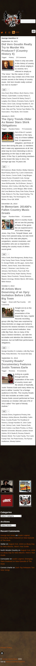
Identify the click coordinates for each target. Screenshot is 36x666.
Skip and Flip (11, 109)
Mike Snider (28, 189)
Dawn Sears (15, 260)
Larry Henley (20, 268)
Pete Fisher (24, 191)
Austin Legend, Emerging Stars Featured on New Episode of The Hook (17, 537)
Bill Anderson (6, 170)
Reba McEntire (11, 354)
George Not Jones (7, 535)
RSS (17, 32)
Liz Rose (29, 428)
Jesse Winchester (24, 265)
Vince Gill (10, 199)
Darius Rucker (7, 178)
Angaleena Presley (20, 414)
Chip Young (6, 260)
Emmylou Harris (23, 101)
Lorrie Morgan (18, 189)
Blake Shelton (17, 170)
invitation (19, 351)
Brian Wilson (14, 93)
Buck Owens (24, 93)
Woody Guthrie (15, 441)
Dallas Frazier (6, 98)
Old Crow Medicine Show (11, 191)
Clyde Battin (12, 96)
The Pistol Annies (17, 439)
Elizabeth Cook (17, 178)
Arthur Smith (6, 257)
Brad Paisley (6, 173)
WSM (17, 199)
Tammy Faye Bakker (23, 109)
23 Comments (21, 57)
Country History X (23, 96)
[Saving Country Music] (12, 27)
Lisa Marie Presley (18, 428)
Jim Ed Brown (21, 183)
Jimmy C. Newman (8, 268)
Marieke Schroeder (8, 430)
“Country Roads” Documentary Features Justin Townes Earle (16, 364)
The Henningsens (19, 197)
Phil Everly (11, 273)
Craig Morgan (27, 175)
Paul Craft (21, 271)
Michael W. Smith (13, 106)
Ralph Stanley (21, 273)
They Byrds (15, 112)
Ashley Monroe (14, 417)
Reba (3, 354)
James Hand (12, 265)
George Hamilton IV (23, 104)
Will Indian (29, 279)
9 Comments (21, 371)
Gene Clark (11, 104)
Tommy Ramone (25, 276)
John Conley (13, 186)
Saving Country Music (10, 659)
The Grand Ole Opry (25, 354)
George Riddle (9, 263)
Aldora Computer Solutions (15, 662)
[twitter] (1, 32)
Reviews (12, 371)
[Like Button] (4, 89)
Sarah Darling (25, 194)
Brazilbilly (23, 417)
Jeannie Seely (26, 181)
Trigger (4, 57)
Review (21, 433)
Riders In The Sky (12, 194)
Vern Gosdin (24, 112)
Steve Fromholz (13, 276)
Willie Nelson (6, 281)
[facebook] (5, 32)
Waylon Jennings (8, 279)
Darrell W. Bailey (18, 98)
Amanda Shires (7, 414)
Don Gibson (12, 101)
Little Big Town (23, 186)
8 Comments (26, 216)
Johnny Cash (11, 425)
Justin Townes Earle (23, 425)
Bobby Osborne (28, 170)
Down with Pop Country (17, 302)
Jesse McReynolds (8, 183)
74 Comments (27, 129)
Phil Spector (24, 106)
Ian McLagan (19, 263)
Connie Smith (16, 175)
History (11, 57)
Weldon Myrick (19, 279)
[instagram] (9, 32)
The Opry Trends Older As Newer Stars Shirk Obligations (17, 122)
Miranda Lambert (22, 430)
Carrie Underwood (25, 173)
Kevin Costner (7, 428)
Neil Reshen (12, 271)
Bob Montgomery (17, 257)
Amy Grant (5, 93)
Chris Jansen (6, 175)
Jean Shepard (15, 181)
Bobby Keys (28, 257)
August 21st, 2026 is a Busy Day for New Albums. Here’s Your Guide (17, 552)
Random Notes (14, 129)
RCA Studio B (12, 433)
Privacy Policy (6, 648)
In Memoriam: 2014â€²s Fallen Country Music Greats (17, 210)
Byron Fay (14, 173)
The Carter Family (19, 436)
